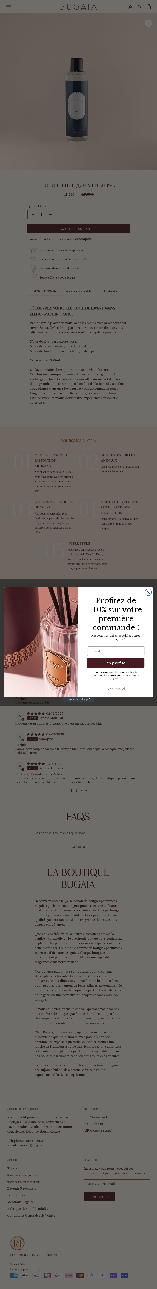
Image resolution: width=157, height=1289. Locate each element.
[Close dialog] (148, 592)
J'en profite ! (116, 663)
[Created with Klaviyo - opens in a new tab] (78, 699)
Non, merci (116, 689)
